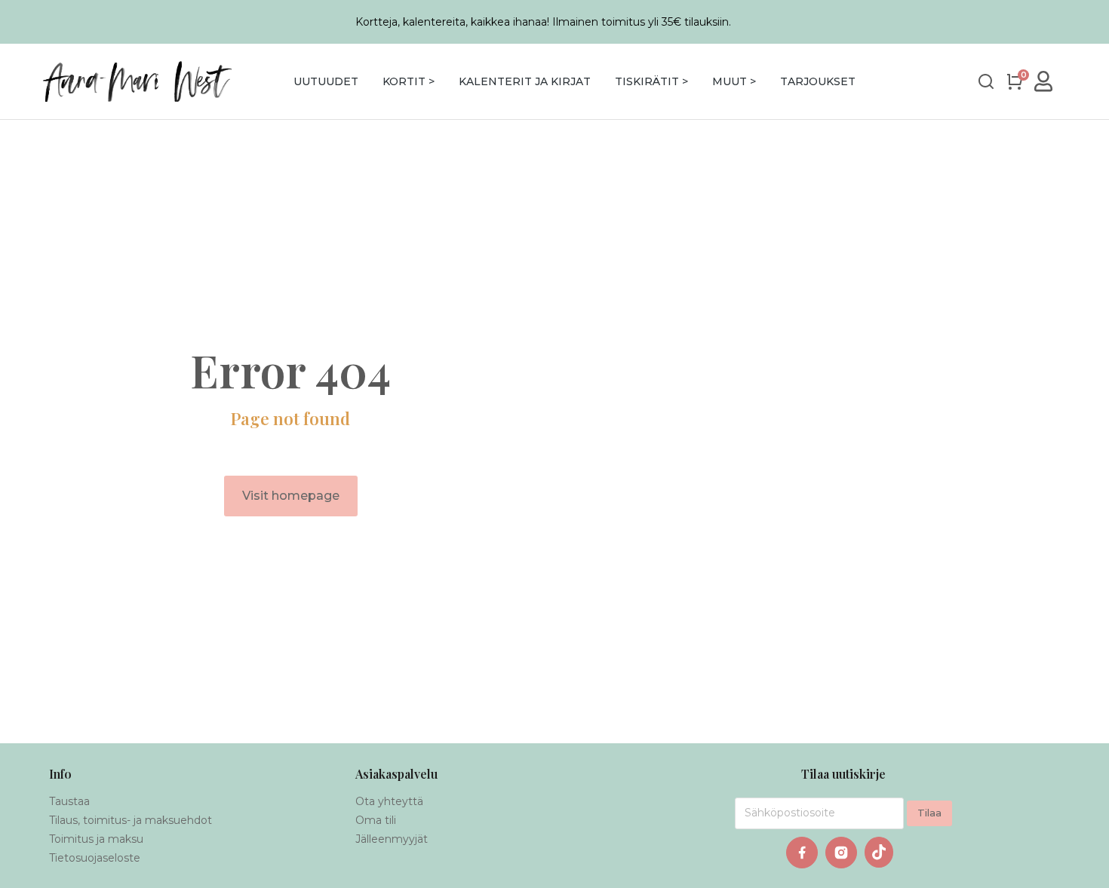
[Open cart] (1015, 81)
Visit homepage (290, 495)
